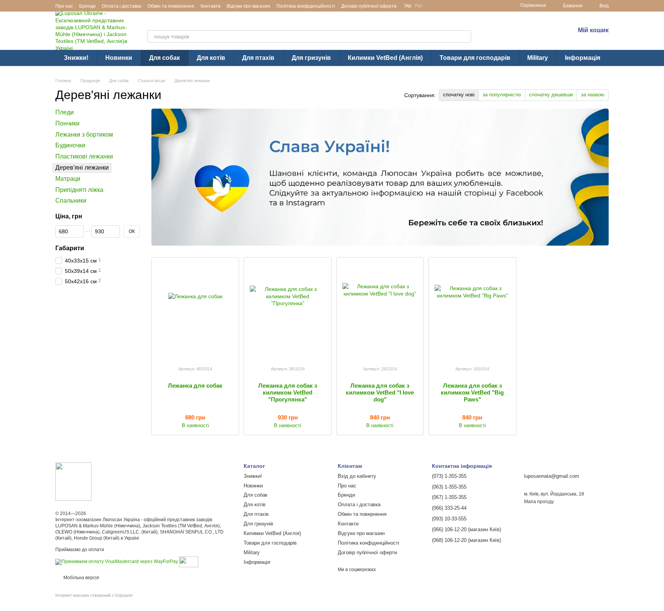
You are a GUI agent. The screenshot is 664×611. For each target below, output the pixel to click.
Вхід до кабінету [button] (357, 476)
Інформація (582, 57)
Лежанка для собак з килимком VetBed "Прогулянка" (287, 392)
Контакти (211, 6)
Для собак (164, 57)
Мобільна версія (80, 577)
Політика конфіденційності (305, 6)
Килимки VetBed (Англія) (385, 57)
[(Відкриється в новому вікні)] (188, 561)
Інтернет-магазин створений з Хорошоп (94, 595)
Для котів (211, 57)
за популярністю (502, 94)
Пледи (64, 112)
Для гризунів (311, 57)
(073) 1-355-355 (527, 25)
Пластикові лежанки (84, 156)
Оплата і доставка (121, 6)
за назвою (592, 94)
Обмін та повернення (171, 6)
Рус (418, 5)
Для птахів (258, 57)
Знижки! (76, 57)
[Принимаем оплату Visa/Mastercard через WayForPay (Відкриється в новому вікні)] (116, 561)
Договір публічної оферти (369, 6)
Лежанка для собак (195, 385)
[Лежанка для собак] (195, 311)
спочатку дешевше (551, 94)
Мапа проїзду (539, 501)
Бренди (87, 6)
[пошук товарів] (465, 36)
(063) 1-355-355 (527, 35)
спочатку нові (459, 94)
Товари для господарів (475, 57)
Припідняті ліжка (79, 190)
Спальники (70, 201)
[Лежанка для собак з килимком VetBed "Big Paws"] (472, 311)
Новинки (118, 57)
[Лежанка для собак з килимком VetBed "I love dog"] (380, 311)
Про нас (64, 6)
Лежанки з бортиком (84, 134)
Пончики (67, 123)
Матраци (67, 178)
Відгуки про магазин (248, 6)
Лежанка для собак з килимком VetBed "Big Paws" (472, 392)
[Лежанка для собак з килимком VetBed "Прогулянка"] (287, 311)
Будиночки (70, 145)
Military (537, 57)
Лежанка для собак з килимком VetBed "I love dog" (380, 392)
